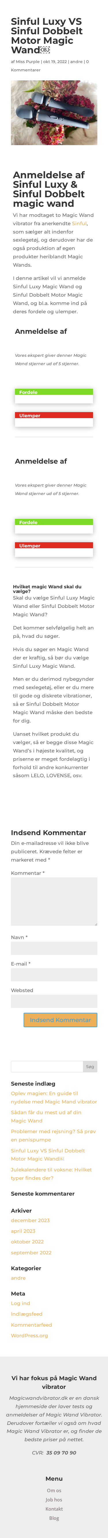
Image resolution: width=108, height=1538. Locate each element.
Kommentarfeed (31, 1325)
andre (76, 61)
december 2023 (30, 1220)
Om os (54, 1490)
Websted (22, 990)
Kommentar (28, 873)
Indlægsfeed (27, 1314)
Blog (54, 1518)
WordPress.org (29, 1335)
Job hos (54, 1500)
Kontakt (54, 1509)
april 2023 (23, 1231)
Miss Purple (28, 61)
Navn (19, 937)
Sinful (79, 223)
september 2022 (31, 1253)
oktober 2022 (27, 1242)
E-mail (21, 964)
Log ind (20, 1303)
